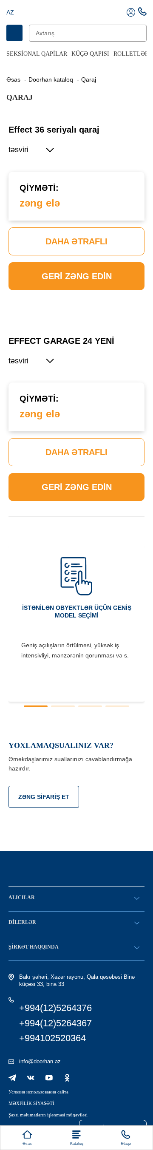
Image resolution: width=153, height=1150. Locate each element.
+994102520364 (52, 1038)
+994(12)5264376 (55, 1008)
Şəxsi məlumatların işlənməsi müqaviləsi (48, 1114)
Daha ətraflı (76, 241)
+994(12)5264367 (55, 1023)
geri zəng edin (77, 276)
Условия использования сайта (38, 1091)
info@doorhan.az (40, 1061)
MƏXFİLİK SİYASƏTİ (31, 1103)
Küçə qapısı (90, 54)
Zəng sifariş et (43, 796)
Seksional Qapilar (36, 54)
